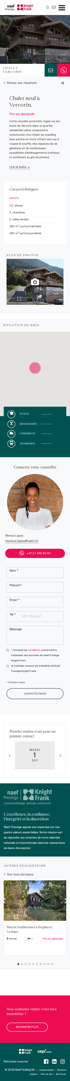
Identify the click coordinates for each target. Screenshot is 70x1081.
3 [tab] (26, 964)
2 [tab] (22, 964)
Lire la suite (17, 167)
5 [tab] (33, 964)
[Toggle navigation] (62, 8)
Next (60, 755)
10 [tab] (52, 964)
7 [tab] (41, 964)
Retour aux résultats (22, 83)
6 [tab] (37, 964)
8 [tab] (44, 964)
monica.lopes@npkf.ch (21, 541)
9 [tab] (48, 964)
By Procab (61, 1074)
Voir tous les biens (20, 874)
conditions (34, 650)
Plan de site (46, 1074)
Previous (9, 755)
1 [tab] (18, 964)
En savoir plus (27, 1027)
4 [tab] (29, 964)
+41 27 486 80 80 (38, 553)
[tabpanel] (35, 918)
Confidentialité (46, 1070)
